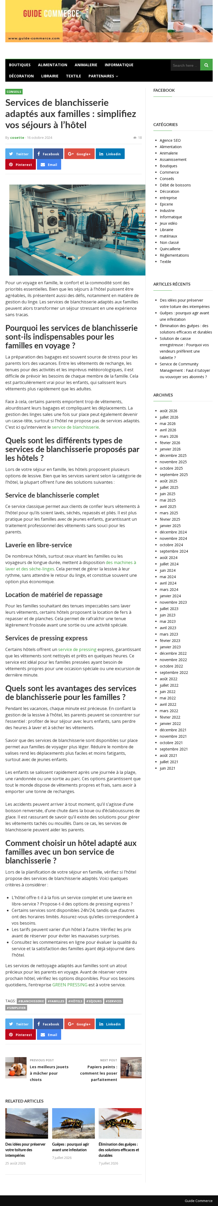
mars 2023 (169, 634)
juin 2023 (167, 614)
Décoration (21, 75)
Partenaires (101, 75)
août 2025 (168, 480)
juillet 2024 (169, 563)
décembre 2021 (173, 729)
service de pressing (77, 649)
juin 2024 (167, 570)
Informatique (119, 64)
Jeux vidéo (168, 223)
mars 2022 (169, 710)
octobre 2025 (171, 468)
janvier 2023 (170, 646)
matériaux (168, 236)
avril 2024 (168, 583)
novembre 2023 (173, 602)
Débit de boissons (175, 184)
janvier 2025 (170, 525)
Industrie (167, 210)
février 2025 (170, 519)
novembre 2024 (173, 538)
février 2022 (170, 717)
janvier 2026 (170, 449)
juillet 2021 (169, 761)
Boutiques (20, 64)
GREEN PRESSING (69, 985)
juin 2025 (167, 493)
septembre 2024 (174, 551)
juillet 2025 (169, 487)
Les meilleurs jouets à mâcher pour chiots (49, 1073)
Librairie (49, 75)
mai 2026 (168, 423)
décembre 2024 (173, 532)
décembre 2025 (173, 455)
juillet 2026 (169, 417)
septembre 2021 (174, 749)
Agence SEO (170, 140)
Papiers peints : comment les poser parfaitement (98, 1073)
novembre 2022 (173, 659)
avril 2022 (168, 704)
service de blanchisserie (75, 427)
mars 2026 (169, 436)
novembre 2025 (173, 461)
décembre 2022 (173, 653)
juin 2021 (167, 768)
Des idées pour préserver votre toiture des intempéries (25, 1150)
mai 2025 (168, 500)
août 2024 (168, 557)
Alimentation (52, 64)
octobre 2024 (171, 544)
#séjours (94, 1001)
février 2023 (170, 640)
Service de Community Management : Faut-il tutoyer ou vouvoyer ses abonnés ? (185, 370)
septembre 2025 (174, 474)
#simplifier (16, 1008)
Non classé (169, 242)
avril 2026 (168, 429)
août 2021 (168, 755)
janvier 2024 (170, 595)
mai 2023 (168, 621)
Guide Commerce (199, 1200)
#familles (56, 1001)
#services (114, 1001)
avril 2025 (168, 506)
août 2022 (168, 678)
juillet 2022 (169, 685)
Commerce (169, 172)
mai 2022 (168, 697)
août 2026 (168, 410)
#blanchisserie (31, 1001)
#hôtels (75, 1001)
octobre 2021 (171, 742)
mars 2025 (169, 512)
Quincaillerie (170, 248)
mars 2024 (169, 589)
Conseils (14, 92)
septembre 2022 (174, 672)
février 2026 (170, 442)
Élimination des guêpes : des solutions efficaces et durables (119, 1150)
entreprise (168, 197)
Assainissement (173, 159)
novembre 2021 (173, 736)
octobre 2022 (171, 666)
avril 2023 (168, 627)
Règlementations (174, 255)
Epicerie (166, 204)
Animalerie (86, 64)
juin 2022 (167, 691)
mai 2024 (168, 576)
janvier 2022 (170, 723)
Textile (73, 75)
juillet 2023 (169, 608)
